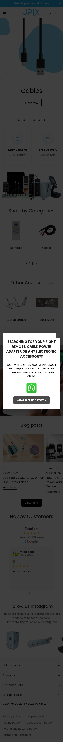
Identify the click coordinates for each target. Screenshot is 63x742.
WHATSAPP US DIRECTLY (31, 400)
